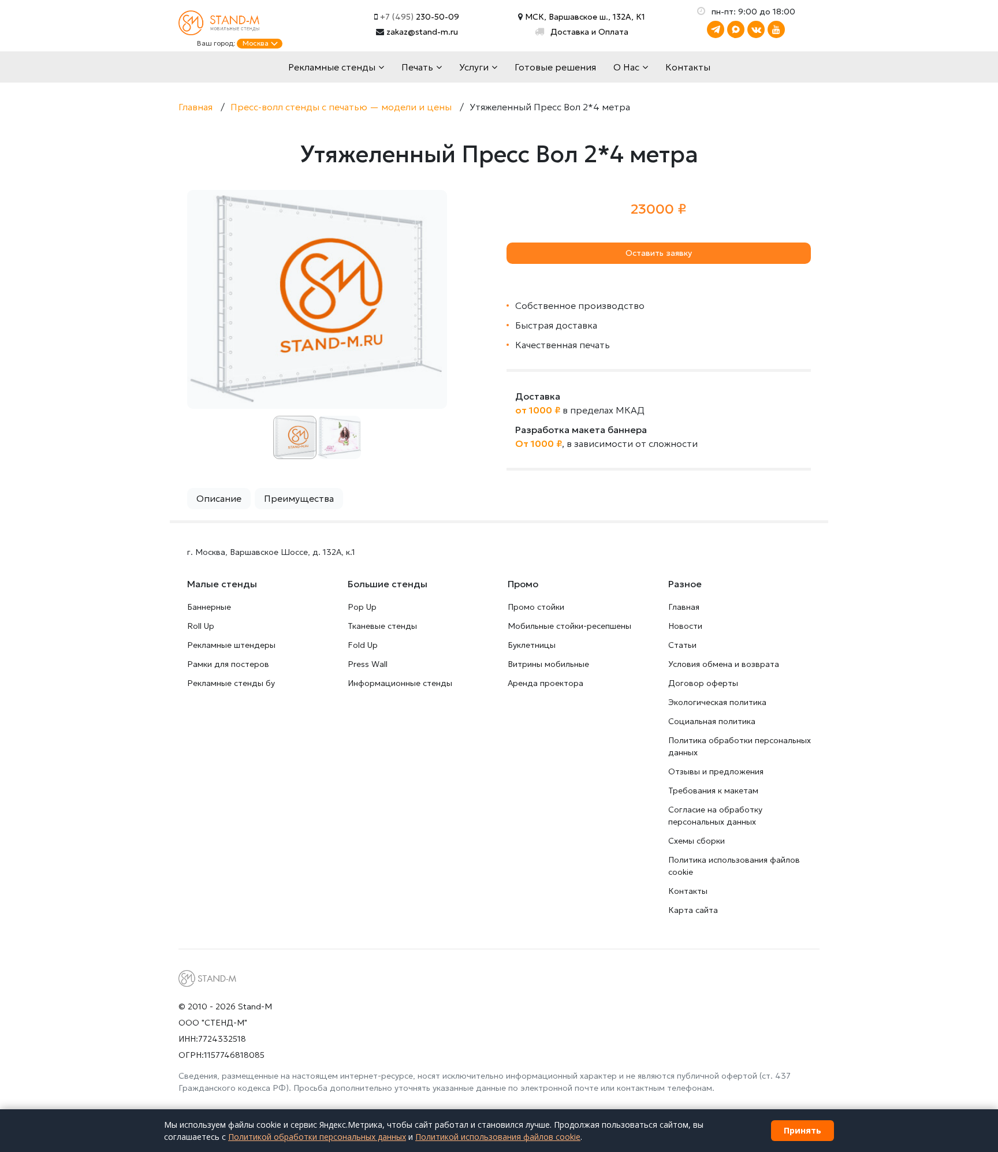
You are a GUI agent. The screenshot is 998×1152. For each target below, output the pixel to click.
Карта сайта (693, 910)
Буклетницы (532, 645)
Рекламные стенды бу (231, 683)
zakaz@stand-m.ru (422, 32)
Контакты (687, 67)
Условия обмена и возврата (723, 664)
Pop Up (362, 607)
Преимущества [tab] (299, 498)
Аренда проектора (545, 683)
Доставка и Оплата (589, 32)
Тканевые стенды (382, 626)
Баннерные (209, 607)
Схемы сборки (696, 841)
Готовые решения (555, 67)
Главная (683, 607)
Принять (802, 1130)
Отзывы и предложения (716, 771)
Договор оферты (703, 683)
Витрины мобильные (548, 664)
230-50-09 (419, 17)
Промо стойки (536, 607)
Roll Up (200, 626)
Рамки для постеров (228, 664)
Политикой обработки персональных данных (317, 1136)
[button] (436, 200)
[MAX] (735, 29)
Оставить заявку (658, 253)
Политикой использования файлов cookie (497, 1136)
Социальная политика (711, 721)
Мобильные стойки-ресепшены (569, 626)
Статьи (682, 645)
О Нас (626, 67)
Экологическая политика (717, 702)
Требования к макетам (713, 790)
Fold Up (363, 645)
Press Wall (368, 664)
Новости (685, 626)
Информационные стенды (400, 683)
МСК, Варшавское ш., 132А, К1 (584, 17)
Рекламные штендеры (231, 645)
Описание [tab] (218, 498)
